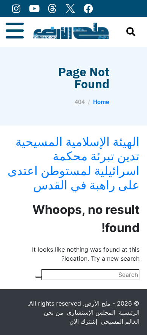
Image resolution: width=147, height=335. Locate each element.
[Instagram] (16, 8)
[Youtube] (34, 8)
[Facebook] (88, 8)
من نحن (53, 312)
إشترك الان (83, 321)
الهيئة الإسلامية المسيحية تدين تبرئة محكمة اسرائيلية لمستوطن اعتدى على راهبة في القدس (73, 163)
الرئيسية (129, 312)
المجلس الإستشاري (91, 312)
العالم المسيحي (120, 321)
